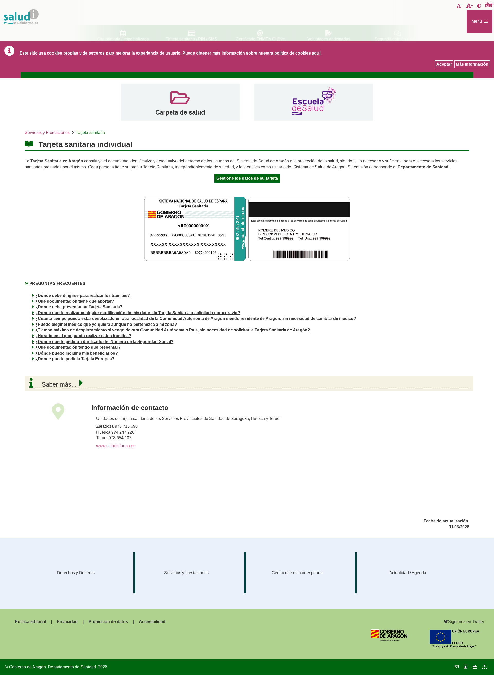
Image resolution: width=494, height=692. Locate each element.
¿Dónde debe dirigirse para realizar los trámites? (82, 295)
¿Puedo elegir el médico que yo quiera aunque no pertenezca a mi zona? (106, 324)
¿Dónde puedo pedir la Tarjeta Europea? (74, 359)
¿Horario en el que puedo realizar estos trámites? (83, 336)
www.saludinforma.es (115, 446)
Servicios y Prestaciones (47, 132)
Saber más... (59, 384)
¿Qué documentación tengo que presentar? (78, 347)
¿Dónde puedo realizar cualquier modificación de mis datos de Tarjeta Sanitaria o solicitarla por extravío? (137, 313)
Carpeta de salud (180, 112)
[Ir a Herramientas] (475, 667)
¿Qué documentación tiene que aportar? (74, 301)
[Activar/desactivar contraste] (479, 6)
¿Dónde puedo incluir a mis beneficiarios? (76, 353)
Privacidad (67, 621)
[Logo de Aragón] (388, 640)
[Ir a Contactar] (457, 667)
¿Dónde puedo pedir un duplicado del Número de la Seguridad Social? (104, 341)
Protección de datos (108, 621)
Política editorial (30, 621)
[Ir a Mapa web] (484, 667)
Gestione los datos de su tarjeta (247, 178)
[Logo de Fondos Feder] (454, 646)
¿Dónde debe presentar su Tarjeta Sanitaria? (78, 307)
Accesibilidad (152, 621)
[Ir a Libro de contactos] (465, 667)
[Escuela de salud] (313, 102)
